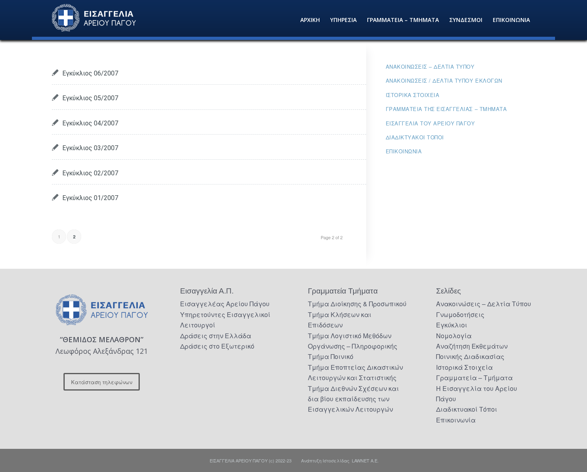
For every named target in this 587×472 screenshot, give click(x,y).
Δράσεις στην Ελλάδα (215, 335)
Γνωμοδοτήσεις (460, 314)
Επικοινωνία (404, 151)
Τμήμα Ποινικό (330, 356)
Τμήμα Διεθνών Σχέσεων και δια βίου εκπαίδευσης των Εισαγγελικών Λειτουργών (353, 399)
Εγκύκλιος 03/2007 (90, 148)
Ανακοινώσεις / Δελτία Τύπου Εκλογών (444, 80)
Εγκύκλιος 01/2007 (90, 198)
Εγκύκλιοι (451, 324)
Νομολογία (454, 335)
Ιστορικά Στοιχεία (464, 367)
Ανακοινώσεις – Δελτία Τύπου (430, 66)
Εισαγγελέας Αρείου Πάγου (225, 303)
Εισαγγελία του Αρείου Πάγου (430, 123)
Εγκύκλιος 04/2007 (90, 123)
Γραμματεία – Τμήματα (474, 377)
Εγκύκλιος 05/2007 (90, 98)
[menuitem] (310, 20)
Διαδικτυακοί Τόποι (415, 137)
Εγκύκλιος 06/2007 (90, 73)
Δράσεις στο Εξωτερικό (217, 346)
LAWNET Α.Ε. (365, 460)
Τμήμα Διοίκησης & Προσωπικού (357, 303)
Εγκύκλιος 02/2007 (90, 173)
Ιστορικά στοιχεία (413, 95)
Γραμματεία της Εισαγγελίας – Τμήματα (446, 109)
